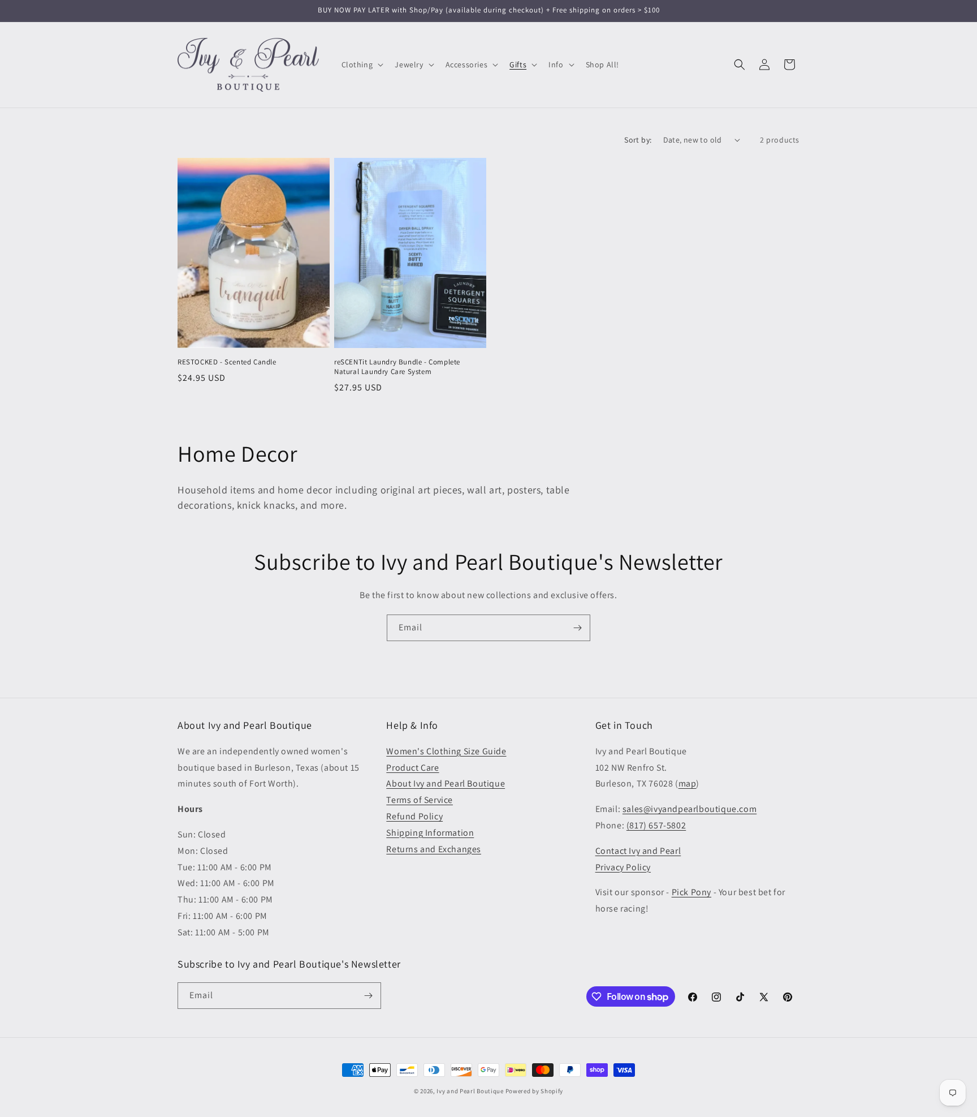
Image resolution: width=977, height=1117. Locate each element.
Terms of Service (419, 800)
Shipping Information (430, 833)
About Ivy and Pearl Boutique (445, 783)
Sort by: (637, 140)
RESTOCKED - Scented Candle (227, 362)
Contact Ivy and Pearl (638, 851)
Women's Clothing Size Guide (446, 751)
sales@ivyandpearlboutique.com (689, 809)
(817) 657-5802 (656, 825)
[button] (361, 64)
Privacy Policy (623, 867)
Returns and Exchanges (433, 849)
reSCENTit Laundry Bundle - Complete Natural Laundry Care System (397, 367)
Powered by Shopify (534, 1091)
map (687, 783)
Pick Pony (691, 892)
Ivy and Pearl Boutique (469, 1091)
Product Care (412, 768)
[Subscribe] (577, 628)
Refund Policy (414, 816)
